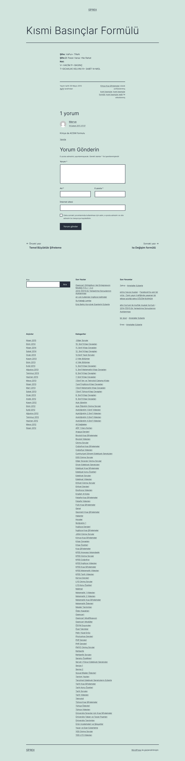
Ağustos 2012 (32, 413)
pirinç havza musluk (129, 292)
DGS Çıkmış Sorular (84, 457)
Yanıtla (63, 139)
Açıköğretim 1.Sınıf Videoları (88, 410)
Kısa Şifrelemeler (83, 549)
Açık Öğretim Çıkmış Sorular (88, 406)
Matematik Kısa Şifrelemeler (88, 600)
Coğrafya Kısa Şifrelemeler (88, 446)
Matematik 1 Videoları (85, 592)
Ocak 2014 (31, 355)
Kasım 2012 (31, 402)
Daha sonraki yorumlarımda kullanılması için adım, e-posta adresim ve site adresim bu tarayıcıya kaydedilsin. (93, 216)
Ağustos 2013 (32, 369)
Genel (78, 508)
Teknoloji (80, 698)
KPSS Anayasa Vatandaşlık (88, 552)
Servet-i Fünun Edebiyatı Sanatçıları (92, 662)
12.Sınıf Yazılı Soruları (85, 355)
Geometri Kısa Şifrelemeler (88, 512)
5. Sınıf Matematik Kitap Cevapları (91, 369)
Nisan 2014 (31, 348)
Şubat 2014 (31, 351)
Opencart (80, 614)
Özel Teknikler (82, 629)
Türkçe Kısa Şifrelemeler (86, 702)
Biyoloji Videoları (83, 439)
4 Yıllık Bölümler (83, 362)
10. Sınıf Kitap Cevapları (86, 344)
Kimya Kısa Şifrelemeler (110, 86)
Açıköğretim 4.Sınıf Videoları (88, 421)
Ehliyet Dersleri (82, 486)
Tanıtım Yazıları (82, 676)
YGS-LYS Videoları (84, 735)
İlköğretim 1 (81, 523)
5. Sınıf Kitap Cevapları (86, 366)
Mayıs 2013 (31, 380)
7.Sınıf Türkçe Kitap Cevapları (89, 391)
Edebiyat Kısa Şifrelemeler (87, 468)
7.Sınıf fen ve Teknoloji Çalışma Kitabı (92, 380)
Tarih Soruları (82, 691)
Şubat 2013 (31, 391)
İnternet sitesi (66, 202)
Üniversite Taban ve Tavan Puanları (91, 717)
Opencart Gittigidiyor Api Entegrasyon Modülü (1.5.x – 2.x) (93, 286)
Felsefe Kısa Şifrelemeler (87, 497)
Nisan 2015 (31, 340)
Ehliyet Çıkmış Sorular (85, 483)
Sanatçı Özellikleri (84, 658)
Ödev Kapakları (82, 611)
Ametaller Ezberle (135, 285)
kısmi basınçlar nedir (114, 94)
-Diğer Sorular (82, 340)
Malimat (79, 589)
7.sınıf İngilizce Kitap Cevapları (89, 384)
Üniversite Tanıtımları (85, 720)
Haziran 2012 (32, 421)
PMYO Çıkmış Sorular (85, 647)
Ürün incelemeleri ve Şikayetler (89, 724)
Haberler (79, 516)
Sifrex (92, 9)
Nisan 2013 (31, 384)
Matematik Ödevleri (84, 603)
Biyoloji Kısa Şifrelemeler (87, 435)
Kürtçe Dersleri (82, 578)
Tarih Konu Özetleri (84, 687)
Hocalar (79, 519)
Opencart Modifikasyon (86, 618)
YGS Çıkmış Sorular (84, 731)
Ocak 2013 (31, 395)
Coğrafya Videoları (84, 450)
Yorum (63, 161)
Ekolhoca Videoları (84, 490)
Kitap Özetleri (82, 545)
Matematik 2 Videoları (85, 596)
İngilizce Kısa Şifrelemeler (87, 530)
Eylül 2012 (30, 410)
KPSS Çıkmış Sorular (85, 556)
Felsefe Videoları (83, 501)
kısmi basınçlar (106, 92)
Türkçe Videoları (83, 709)
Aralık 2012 (31, 399)
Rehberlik (80, 651)
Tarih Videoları (82, 695)
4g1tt (62, 89)
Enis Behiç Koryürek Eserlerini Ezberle (93, 304)
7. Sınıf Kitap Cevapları (86, 377)
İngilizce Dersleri (83, 527)
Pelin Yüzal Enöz (83, 633)
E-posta (99, 188)
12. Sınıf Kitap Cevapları (86, 351)
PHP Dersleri (81, 640)
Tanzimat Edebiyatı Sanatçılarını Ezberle (94, 680)
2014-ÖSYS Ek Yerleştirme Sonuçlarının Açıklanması (93, 292)
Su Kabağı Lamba (83, 301)
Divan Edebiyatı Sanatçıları (88, 465)
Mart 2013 (30, 388)
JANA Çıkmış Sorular (85, 534)
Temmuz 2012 (32, 417)
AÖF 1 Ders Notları (84, 428)
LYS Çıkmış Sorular (84, 581)
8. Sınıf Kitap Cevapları (86, 395)
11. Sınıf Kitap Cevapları (86, 348)
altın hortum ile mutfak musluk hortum (137, 305)
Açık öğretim (81, 402)
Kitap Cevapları (82, 541)
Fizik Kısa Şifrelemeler (85, 505)
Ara (27, 280)
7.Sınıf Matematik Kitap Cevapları (90, 388)
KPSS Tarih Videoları (85, 574)
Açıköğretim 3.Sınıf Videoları (88, 417)
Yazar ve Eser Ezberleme (87, 728)
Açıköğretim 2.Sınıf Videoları (88, 413)
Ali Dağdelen (81, 424)
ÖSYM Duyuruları (83, 625)
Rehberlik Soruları (83, 655)
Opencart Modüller (84, 622)
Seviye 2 (79, 669)
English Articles (83, 494)
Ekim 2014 (31, 344)
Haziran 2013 (32, 377)
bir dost (123, 318)
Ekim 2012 (30, 406)
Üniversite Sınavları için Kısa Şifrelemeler (94, 713)
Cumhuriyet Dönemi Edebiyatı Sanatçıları (94, 453)
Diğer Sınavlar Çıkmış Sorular (89, 461)
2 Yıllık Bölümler (83, 359)
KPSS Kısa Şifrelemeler (86, 567)
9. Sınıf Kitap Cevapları (86, 399)
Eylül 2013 (30, 366)
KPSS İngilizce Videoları (86, 563)
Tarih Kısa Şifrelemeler (86, 684)
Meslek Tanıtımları (84, 607)
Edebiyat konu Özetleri (86, 472)
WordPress (136, 750)
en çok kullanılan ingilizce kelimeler (91, 297)
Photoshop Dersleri (84, 636)
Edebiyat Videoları (84, 479)
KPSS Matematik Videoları (87, 570)
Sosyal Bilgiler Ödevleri (86, 673)
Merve (73, 121)
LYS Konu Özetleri (84, 585)
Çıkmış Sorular (82, 443)
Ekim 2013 (30, 362)
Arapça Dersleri (82, 432)
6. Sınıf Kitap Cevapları (86, 373)
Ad (62, 188)
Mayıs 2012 (31, 424)
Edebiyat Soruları (83, 476)
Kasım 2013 (31, 359)
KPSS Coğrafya (82, 560)
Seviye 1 (79, 665)
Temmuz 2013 (32, 373)
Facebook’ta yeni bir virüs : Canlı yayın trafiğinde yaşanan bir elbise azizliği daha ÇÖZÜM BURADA (139, 295)
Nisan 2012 (31, 428)
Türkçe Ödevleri (83, 706)
